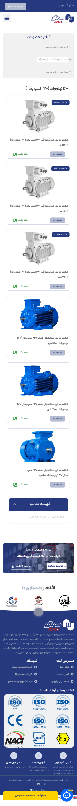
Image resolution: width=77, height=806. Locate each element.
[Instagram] (44, 784)
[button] (7, 18)
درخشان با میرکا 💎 (38, 790)
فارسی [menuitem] (61, 5)
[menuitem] (70, 5)
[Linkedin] (38, 784)
